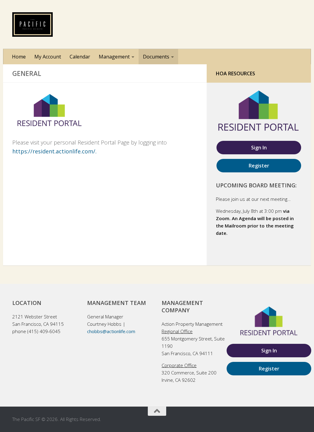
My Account (47, 56)
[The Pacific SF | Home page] (32, 24)
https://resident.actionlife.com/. (54, 151)
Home (19, 56)
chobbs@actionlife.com (111, 331)
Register (259, 165)
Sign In (259, 147)
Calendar (80, 56)
